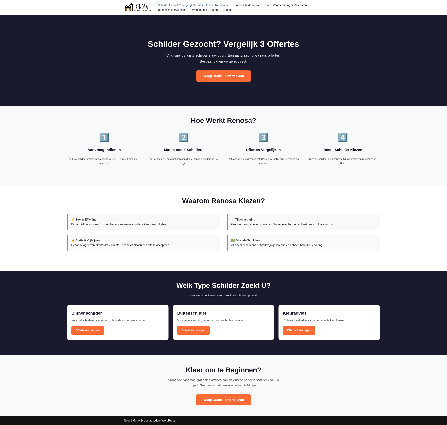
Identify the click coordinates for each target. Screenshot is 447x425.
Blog (215, 9)
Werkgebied (199, 9)
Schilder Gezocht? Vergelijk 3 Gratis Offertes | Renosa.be (193, 5)
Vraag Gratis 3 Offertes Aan (223, 76)
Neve (127, 420)
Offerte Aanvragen (88, 330)
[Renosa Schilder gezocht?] (138, 7)
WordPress (168, 420)
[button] (308, 5)
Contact (227, 9)
